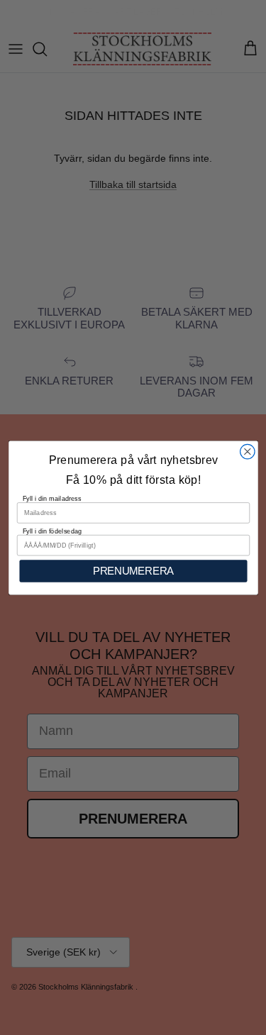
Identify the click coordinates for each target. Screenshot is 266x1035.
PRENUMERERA (133, 570)
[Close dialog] (247, 451)
